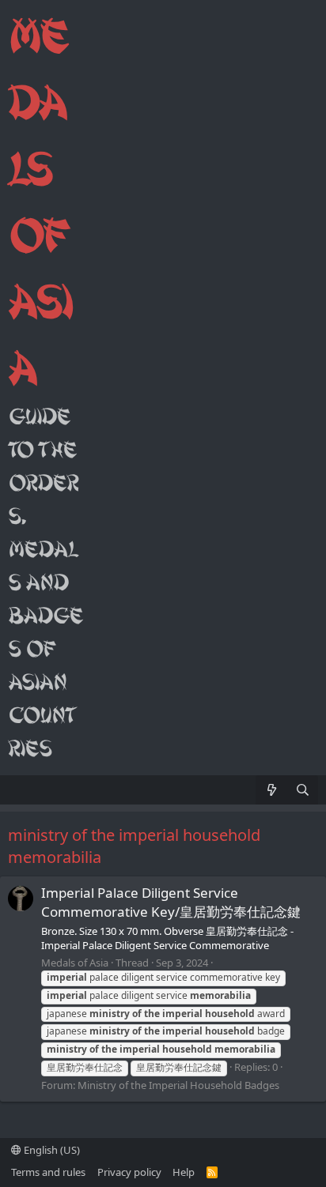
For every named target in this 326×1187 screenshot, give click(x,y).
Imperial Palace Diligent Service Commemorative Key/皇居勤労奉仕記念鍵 (171, 902)
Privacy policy (129, 1172)
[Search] (302, 790)
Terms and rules (48, 1172)
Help (183, 1172)
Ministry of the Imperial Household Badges (178, 1085)
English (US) (50, 1150)
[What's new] (271, 790)
